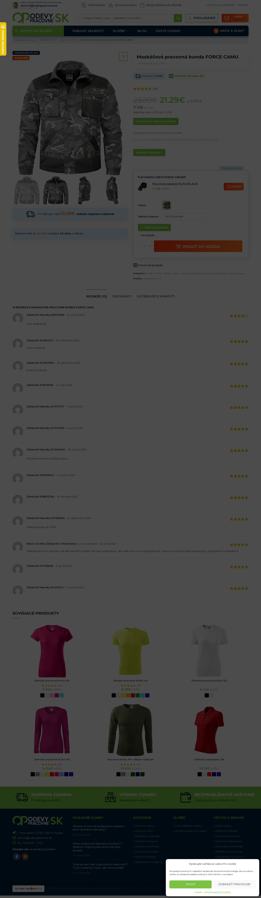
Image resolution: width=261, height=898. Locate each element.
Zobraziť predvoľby (234, 884)
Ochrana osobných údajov (217, 892)
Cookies (198, 892)
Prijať (190, 884)
